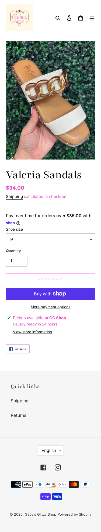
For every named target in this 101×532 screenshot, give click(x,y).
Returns (18, 415)
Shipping (14, 196)
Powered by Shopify (75, 514)
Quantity (13, 250)
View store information (32, 332)
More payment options (50, 307)
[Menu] (91, 17)
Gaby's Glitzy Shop (40, 514)
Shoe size (14, 229)
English (48, 450)
